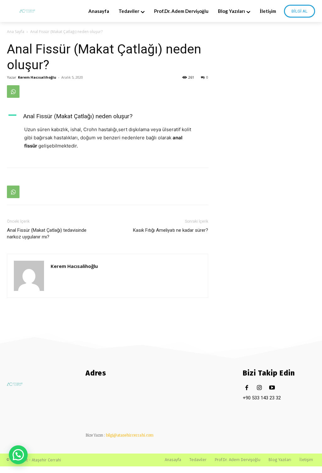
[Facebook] (247, 388)
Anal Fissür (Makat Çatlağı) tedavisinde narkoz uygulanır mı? (46, 233)
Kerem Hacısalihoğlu (37, 77)
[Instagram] (259, 388)
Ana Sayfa (15, 31)
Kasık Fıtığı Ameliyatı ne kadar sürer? (170, 230)
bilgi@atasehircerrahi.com (129, 435)
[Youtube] (272, 388)
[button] (18, 454)
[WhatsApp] (13, 91)
